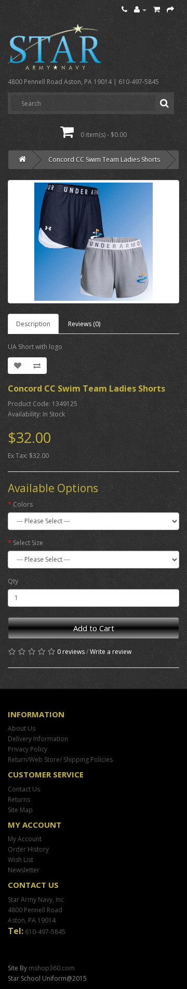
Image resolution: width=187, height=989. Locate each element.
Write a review (110, 651)
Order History (28, 849)
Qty (13, 581)
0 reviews (71, 651)
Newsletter (23, 870)
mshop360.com (52, 968)
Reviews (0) (84, 323)
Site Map (20, 809)
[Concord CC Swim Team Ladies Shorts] (93, 241)
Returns (19, 799)
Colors (23, 504)
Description (33, 323)
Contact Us (24, 789)
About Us (21, 728)
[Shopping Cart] (156, 9)
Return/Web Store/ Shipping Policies (60, 759)
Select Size (28, 542)
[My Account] (140, 9)
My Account (25, 838)
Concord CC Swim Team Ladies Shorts (104, 159)
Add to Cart (93, 628)
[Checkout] (170, 9)
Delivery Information (38, 738)
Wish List (20, 859)
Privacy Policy (27, 749)
